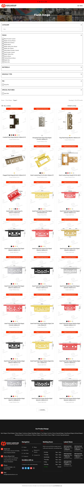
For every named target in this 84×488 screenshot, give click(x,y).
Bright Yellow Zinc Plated (10, 46)
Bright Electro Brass (9, 42)
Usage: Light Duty (70, 214)
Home (3, 100)
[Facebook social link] (38, 2)
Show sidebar (7, 105)
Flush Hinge (9, 100)
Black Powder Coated (9, 38)
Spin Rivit (6, 93)
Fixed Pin (6, 84)
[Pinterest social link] (42, 2)
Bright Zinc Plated (8, 48)
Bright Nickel (7, 44)
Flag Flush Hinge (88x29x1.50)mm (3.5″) (69, 137)
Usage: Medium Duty (14, 139)
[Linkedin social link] (44, 2)
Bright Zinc (7, 60)
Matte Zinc (7, 62)
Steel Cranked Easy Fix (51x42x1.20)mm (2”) (42, 175)
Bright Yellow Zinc (8, 54)
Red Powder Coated (9, 52)
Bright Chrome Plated (9, 40)
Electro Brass (7, 56)
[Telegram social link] (46, 2)
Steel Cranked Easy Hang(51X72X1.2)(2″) (70, 175)
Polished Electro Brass (10, 58)
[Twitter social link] (40, 2)
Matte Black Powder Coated (11, 50)
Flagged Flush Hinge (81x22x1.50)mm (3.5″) (14, 175)
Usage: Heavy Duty (42, 214)
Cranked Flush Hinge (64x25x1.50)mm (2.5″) (14, 137)
